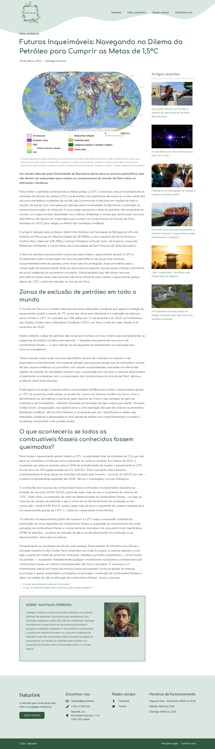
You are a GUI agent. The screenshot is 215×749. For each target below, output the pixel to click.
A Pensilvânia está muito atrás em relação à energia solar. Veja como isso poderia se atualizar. (172, 315)
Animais (116, 12)
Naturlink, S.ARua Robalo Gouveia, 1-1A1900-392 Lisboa (85, 715)
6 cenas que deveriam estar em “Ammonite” (47, 584)
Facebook (124, 701)
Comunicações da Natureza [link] (45, 210)
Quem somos (161, 12)
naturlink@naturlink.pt (82, 701)
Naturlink (32, 743)
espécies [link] (94, 268)
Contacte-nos (183, 12)
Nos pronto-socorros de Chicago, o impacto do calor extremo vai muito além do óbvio (171, 112)
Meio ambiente (136, 12)
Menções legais (169, 743)
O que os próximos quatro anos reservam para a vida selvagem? (57, 587)
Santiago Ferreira (55, 61)
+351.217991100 (80, 706)
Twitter (123, 706)
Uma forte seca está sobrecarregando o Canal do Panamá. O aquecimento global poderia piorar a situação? (173, 233)
